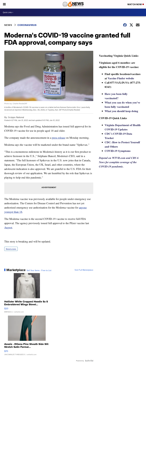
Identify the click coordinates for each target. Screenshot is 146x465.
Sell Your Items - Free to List (39, 270)
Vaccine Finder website (121, 78)
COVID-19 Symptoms (117, 151)
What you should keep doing (121, 111)
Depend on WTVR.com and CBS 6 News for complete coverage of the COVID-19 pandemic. (119, 162)
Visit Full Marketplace (84, 270)
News (8, 25)
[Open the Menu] (4, 4)
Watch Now (134, 4)
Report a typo (11, 249)
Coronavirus (27, 25)
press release (58, 137)
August (8, 227)
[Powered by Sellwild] (89, 361)
